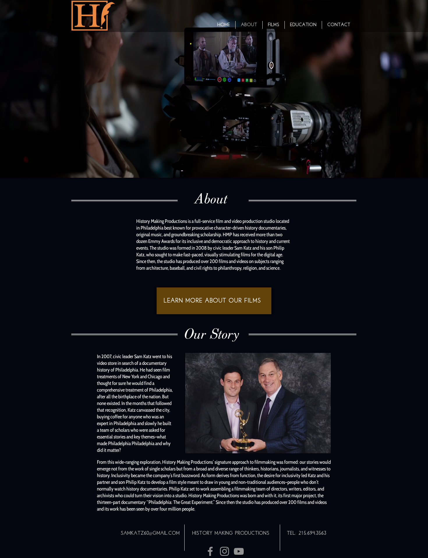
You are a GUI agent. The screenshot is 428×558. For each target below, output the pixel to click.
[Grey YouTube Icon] (239, 551)
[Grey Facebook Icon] (210, 551)
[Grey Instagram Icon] (224, 551)
